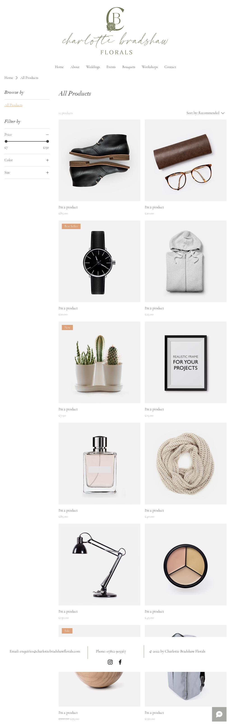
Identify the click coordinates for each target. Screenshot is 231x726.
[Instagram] (110, 662)
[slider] (6, 141)
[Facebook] (120, 662)
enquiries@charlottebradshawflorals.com (50, 651)
